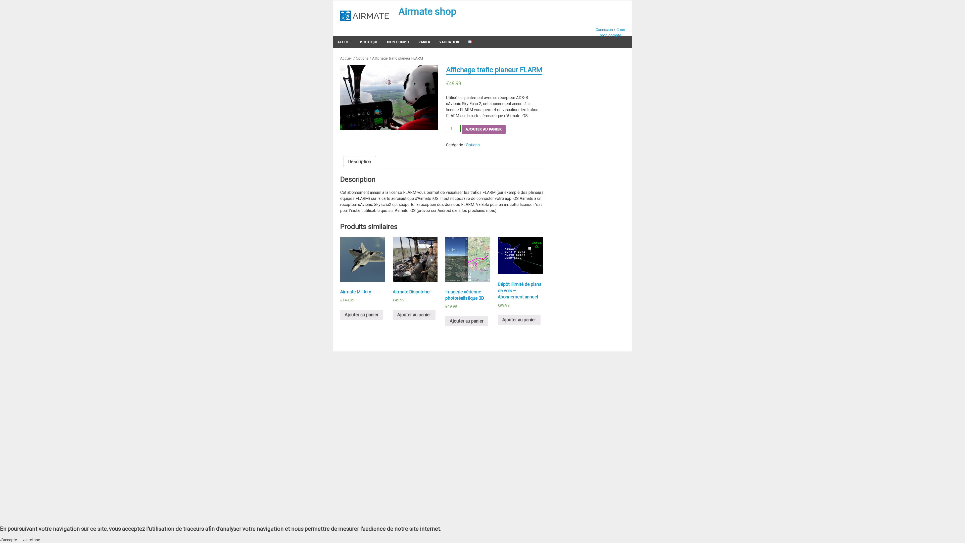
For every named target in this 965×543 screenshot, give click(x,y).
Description (359, 161)
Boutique (369, 42)
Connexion (604, 30)
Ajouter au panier (484, 129)
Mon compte (398, 42)
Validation (449, 42)
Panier (424, 42)
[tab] (360, 161)
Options (362, 58)
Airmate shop (427, 11)
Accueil (344, 42)
